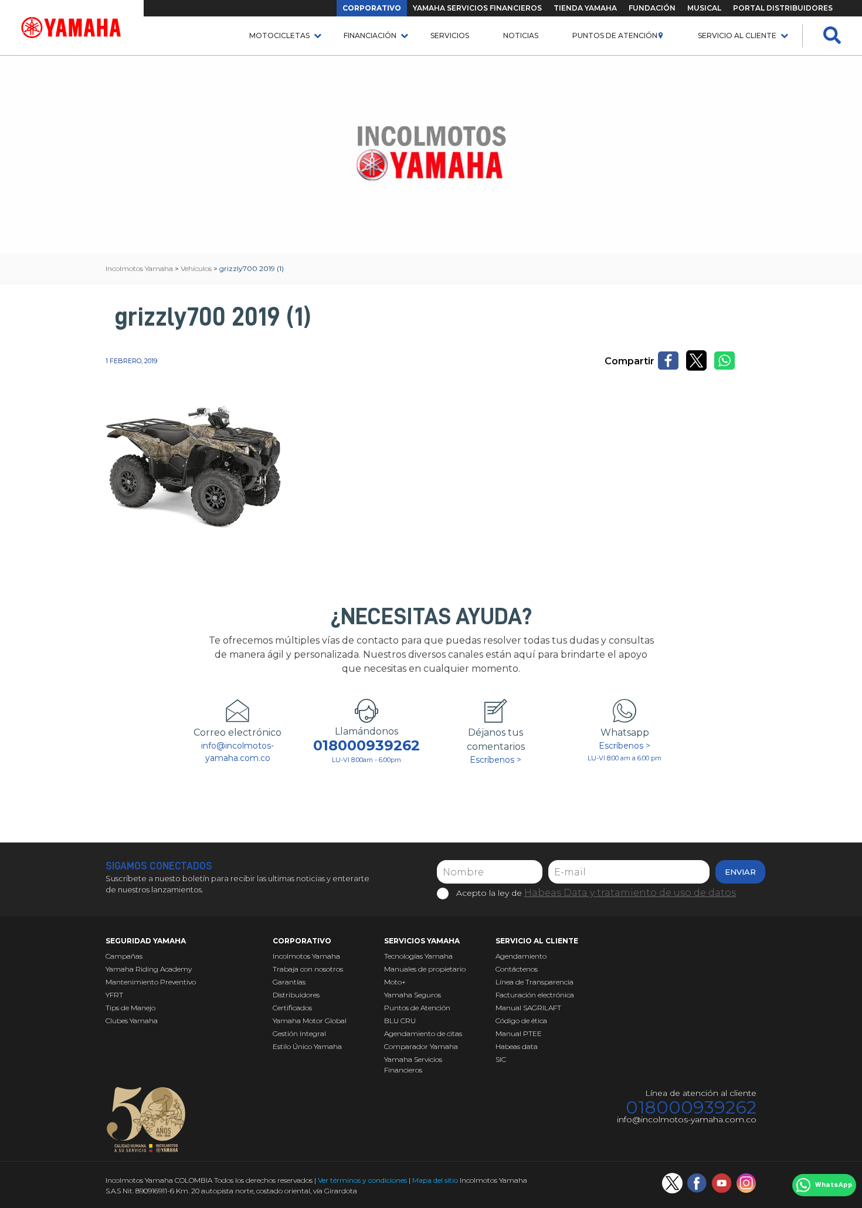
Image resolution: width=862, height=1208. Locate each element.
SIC (501, 1059)
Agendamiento (521, 956)
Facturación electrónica (535, 994)
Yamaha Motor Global (310, 1020)
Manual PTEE (519, 1033)
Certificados (292, 1007)
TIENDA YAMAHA (585, 8)
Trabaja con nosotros (308, 969)
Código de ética (521, 1020)
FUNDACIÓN (652, 8)
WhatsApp (833, 1185)
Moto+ (395, 981)
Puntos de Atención (614, 35)
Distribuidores (296, 994)
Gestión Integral (299, 1033)
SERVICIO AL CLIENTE (737, 35)
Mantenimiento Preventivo (151, 981)
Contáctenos (517, 969)
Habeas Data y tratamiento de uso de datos (630, 892)
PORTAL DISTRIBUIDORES (783, 8)
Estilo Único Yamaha (307, 1046)
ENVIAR (740, 872)
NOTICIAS (520, 35)
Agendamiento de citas (423, 1033)
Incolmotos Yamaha (306, 956)
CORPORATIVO (371, 8)
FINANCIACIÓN (370, 35)
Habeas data (517, 1046)
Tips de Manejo (130, 1007)
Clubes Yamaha (132, 1020)
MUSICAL (704, 8)
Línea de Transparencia (534, 981)
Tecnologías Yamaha (418, 956)
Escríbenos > (495, 759)
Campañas (124, 956)
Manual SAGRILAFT (528, 1007)
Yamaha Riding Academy (149, 969)
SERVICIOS (449, 35)
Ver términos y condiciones (362, 1180)
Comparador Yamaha (421, 1046)
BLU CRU (400, 1020)
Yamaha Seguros (412, 994)
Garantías (289, 981)
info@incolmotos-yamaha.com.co (237, 751)
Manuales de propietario (425, 969)
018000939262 (366, 745)
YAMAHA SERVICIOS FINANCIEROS (477, 8)
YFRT (114, 994)
